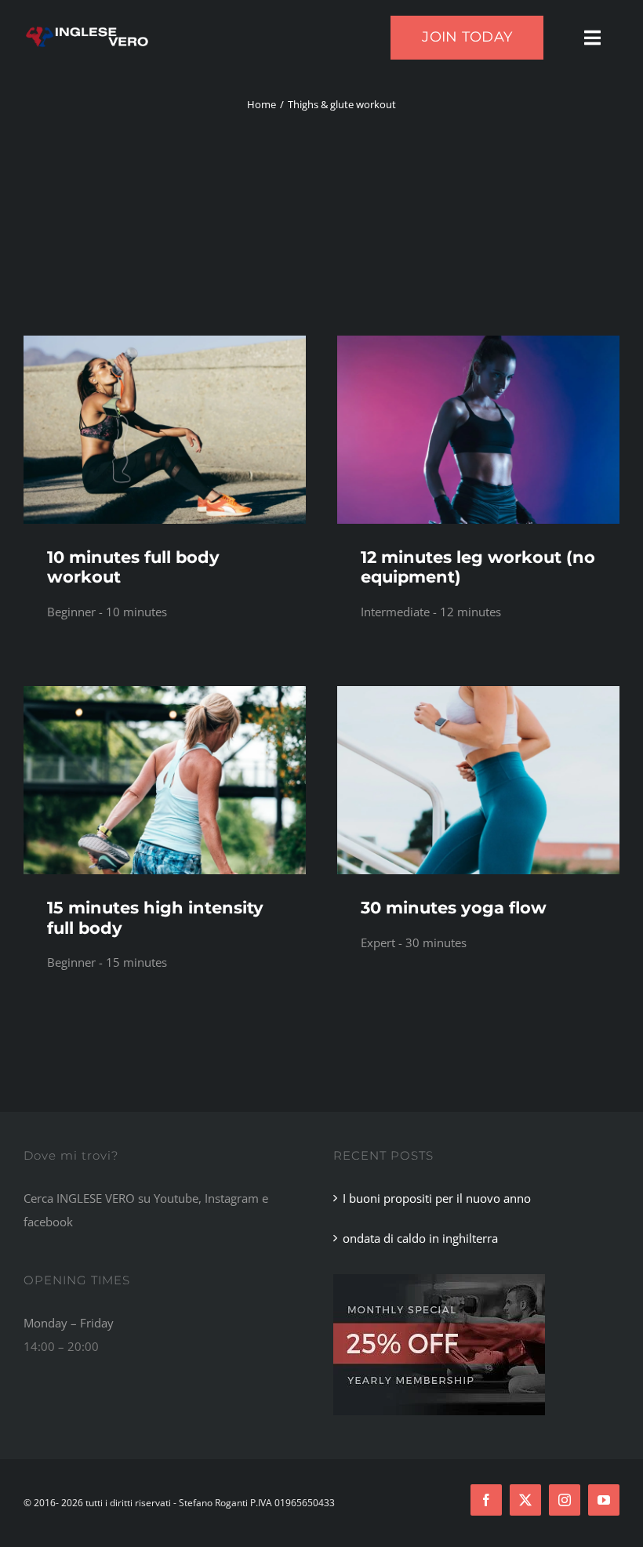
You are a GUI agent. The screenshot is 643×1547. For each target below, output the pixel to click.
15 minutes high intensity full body (155, 917)
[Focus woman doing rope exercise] (478, 341)
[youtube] (603, 1500)
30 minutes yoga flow (454, 907)
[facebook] (486, 1500)
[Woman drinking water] (165, 341)
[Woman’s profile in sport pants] (478, 691)
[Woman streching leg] (165, 691)
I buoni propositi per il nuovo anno (437, 1198)
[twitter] (525, 1500)
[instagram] (564, 1500)
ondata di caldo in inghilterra (420, 1238)
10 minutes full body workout (133, 567)
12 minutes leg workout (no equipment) (478, 567)
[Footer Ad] (439, 1279)
